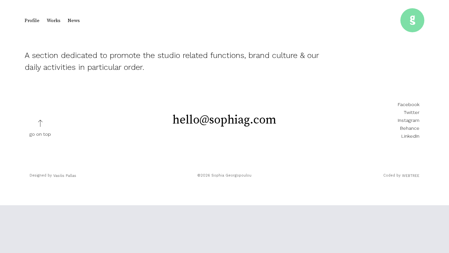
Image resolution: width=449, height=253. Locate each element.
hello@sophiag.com (224, 120)
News (74, 20)
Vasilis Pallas (64, 176)
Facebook (408, 104)
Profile (32, 20)
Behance (409, 128)
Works (53, 20)
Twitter (411, 112)
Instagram (408, 120)
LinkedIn (410, 136)
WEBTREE (410, 176)
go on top (40, 134)
